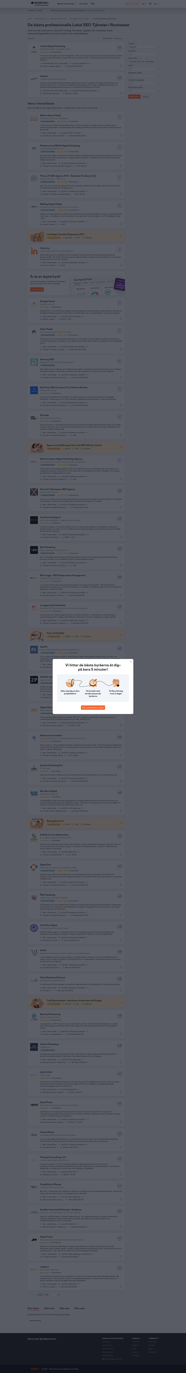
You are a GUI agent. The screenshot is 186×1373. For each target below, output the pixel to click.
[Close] (130, 661)
